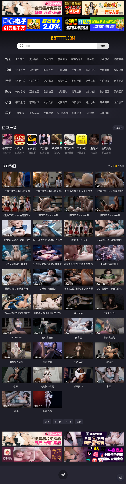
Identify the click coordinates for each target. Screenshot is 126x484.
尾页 (79, 421)
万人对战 (48, 59)
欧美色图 (48, 91)
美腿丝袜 (76, 91)
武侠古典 (62, 102)
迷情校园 (76, 102)
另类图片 (119, 91)
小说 (8, 102)
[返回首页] (120, 477)
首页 (47, 421)
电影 (8, 81)
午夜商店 (34, 113)
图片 (8, 91)
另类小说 (90, 102)
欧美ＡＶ (48, 70)
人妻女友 (48, 102)
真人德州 (34, 59)
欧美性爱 (62, 80)
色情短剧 (104, 113)
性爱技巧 (119, 102)
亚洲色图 (34, 91)
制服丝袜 (76, 80)
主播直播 (104, 70)
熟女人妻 (76, 70)
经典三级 (90, 80)
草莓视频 (48, 113)
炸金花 (90, 59)
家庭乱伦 (34, 102)
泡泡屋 (90, 113)
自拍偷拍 (34, 70)
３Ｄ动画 (62, 70)
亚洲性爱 (20, 80)
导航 (8, 113)
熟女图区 (104, 91)
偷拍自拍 (34, 80)
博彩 (8, 59)
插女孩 (20, 113)
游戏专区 (62, 59)
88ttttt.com (63, 38)
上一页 (57, 421)
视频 (8, 70)
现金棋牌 (104, 59)
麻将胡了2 (76, 59)
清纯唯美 (90, 91)
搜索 (102, 46)
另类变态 (119, 80)
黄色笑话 (104, 102)
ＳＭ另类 (119, 70)
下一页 (68, 421)
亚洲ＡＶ (20, 70)
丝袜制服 (90, 70)
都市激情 (20, 102)
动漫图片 (62, 91)
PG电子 (20, 59)
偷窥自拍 (20, 91)
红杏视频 (76, 113)
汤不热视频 (62, 113)
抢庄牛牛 (119, 59)
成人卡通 (48, 80)
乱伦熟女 (104, 80)
